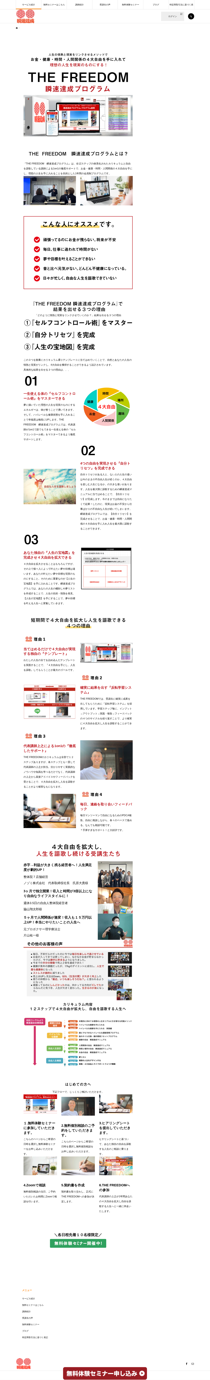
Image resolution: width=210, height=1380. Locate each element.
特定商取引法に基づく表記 (181, 6)
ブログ (156, 4)
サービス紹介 (28, 4)
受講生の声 (105, 4)
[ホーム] (17, 28)
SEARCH (191, 16)
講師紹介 (79, 4)
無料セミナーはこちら (54, 4)
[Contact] (192, 1363)
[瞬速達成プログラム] (25, 16)
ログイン (172, 16)
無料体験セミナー (130, 4)
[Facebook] (186, 1363)
